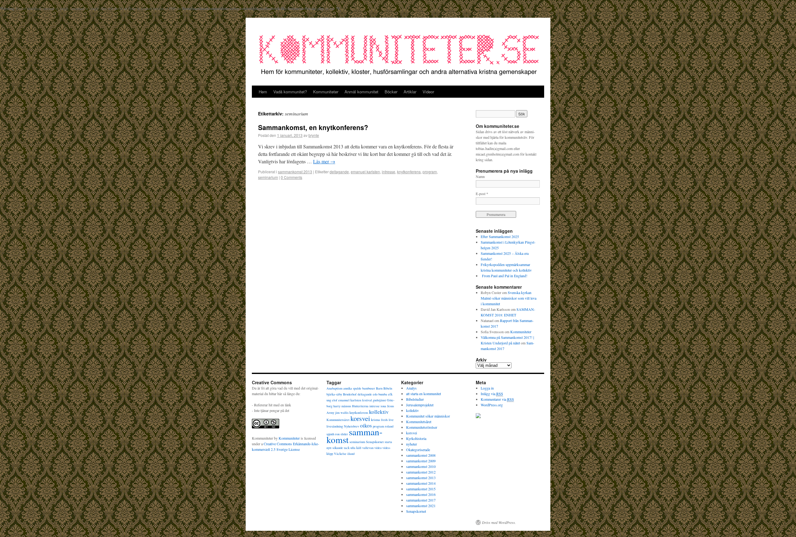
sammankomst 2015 (421, 488)
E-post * (482, 193)
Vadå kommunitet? (290, 92)
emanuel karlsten (365, 171)
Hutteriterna (360, 406)
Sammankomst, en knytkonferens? (313, 127)
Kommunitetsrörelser (421, 427)
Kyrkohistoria (416, 438)
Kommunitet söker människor (428, 415)
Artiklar (410, 92)
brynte (313, 135)
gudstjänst (379, 400)
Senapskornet (375, 442)
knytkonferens (409, 171)
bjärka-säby (334, 394)
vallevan (367, 448)
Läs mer (324, 161)
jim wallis (342, 412)
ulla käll (355, 448)
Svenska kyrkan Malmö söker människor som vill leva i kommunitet (508, 298)
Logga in (487, 387)
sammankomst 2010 (421, 466)
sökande (337, 448)
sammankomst (354, 436)
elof (334, 400)
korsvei (360, 418)
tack (346, 448)
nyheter (411, 443)
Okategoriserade (418, 449)
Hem (263, 92)
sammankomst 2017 (421, 499)
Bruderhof (350, 394)
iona (383, 406)
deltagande (339, 171)
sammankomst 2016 (421, 494)
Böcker (391, 92)
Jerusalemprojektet (419, 404)
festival (367, 400)
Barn (379, 388)
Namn (480, 176)
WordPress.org (492, 404)
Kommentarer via (497, 399)
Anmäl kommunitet (361, 92)
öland (350, 453)
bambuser (368, 388)
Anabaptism (334, 388)
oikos (366, 425)
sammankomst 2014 (421, 483)
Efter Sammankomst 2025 (500, 236)
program (430, 171)
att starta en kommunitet (423, 393)
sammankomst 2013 (295, 171)
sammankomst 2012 (421, 471)
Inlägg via (492, 393)
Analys (411, 387)
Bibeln (387, 388)
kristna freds (379, 420)
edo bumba (380, 394)
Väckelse (340, 453)
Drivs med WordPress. (499, 522)
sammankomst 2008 (421, 455)
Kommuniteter (325, 92)
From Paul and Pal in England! (504, 275)
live (391, 420)
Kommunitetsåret (337, 420)
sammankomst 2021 (421, 505)
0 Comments (291, 177)
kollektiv (379, 411)
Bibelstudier (415, 399)
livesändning (334, 426)
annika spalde (352, 388)
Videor (428, 92)
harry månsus (342, 406)
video (378, 448)
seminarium (268, 177)
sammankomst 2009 (421, 460)
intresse (388, 171)
